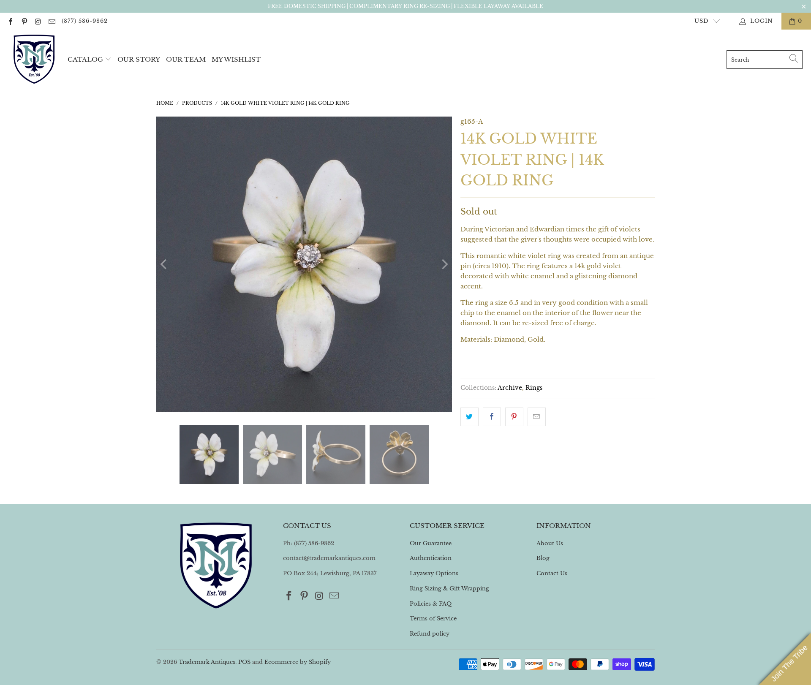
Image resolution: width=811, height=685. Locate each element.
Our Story (138, 59)
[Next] (443, 264)
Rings (533, 387)
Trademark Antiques (207, 662)
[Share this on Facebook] (492, 417)
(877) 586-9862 (85, 20)
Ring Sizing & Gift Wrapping (449, 588)
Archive (510, 387)
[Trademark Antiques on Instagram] (37, 20)
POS (244, 662)
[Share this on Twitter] (469, 417)
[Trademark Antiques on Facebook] (10, 20)
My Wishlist (236, 59)
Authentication (431, 558)
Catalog (85, 59)
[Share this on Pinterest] (514, 417)
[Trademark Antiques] (33, 59)
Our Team (186, 59)
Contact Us (551, 573)
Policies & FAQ (431, 603)
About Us (549, 543)
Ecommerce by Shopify (297, 662)
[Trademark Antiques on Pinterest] (23, 20)
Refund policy (429, 633)
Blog (543, 558)
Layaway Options (434, 573)
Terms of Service (433, 618)
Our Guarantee (431, 543)
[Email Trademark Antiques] (51, 20)
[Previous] (164, 264)
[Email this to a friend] (537, 417)
